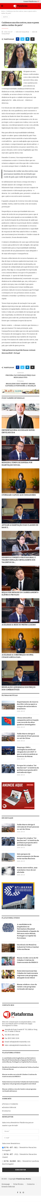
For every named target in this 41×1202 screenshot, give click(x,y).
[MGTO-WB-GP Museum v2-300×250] (18, 883)
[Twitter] (20, 1192)
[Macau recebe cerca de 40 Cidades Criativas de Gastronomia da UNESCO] (8, 961)
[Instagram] (23, 1192)
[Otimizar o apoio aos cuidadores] (20, 480)
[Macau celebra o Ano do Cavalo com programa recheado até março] (8, 987)
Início (3, 11)
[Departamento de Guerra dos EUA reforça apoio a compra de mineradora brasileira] (8, 705)
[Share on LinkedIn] (27, 39)
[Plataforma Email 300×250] (18, 783)
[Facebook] (17, 1192)
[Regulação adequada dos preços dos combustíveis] (20, 673)
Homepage (6, 1184)
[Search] (39, 6)
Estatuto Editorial (8, 1187)
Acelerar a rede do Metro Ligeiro (19, 625)
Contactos (31, 1184)
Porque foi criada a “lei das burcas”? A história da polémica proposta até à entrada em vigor (28, 769)
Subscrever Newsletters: (11, 1143)
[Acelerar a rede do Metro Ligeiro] (20, 610)
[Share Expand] (32, 39)
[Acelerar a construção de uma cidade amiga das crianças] (20, 640)
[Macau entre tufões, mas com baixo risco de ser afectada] (8, 871)
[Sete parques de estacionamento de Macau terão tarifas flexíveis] (8, 857)
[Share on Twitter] (22, 39)
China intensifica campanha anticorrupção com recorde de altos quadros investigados (28, 721)
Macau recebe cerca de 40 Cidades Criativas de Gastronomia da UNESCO (27, 960)
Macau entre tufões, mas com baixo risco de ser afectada (27, 870)
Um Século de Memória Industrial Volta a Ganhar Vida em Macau (28, 947)
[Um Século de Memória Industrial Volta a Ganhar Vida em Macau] (8, 948)
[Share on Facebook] (17, 39)
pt (38, 1)
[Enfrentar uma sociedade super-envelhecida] (20, 416)
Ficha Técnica (18, 1184)
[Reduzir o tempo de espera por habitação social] (20, 448)
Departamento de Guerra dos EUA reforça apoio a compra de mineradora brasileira (27, 705)
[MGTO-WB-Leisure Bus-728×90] (20, 390)
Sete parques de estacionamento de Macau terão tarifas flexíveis (28, 856)
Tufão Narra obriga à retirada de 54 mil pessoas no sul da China (28, 736)
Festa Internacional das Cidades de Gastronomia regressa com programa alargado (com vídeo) (27, 974)
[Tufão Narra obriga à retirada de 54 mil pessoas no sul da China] (8, 737)
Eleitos (5, 17)
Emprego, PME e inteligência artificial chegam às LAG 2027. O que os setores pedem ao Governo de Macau (27, 751)
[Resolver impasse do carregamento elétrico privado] (20, 578)
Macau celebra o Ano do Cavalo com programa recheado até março (27, 986)
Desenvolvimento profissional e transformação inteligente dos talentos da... (19, 559)
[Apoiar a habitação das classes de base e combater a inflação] (20, 511)
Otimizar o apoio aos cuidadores (19, 495)
